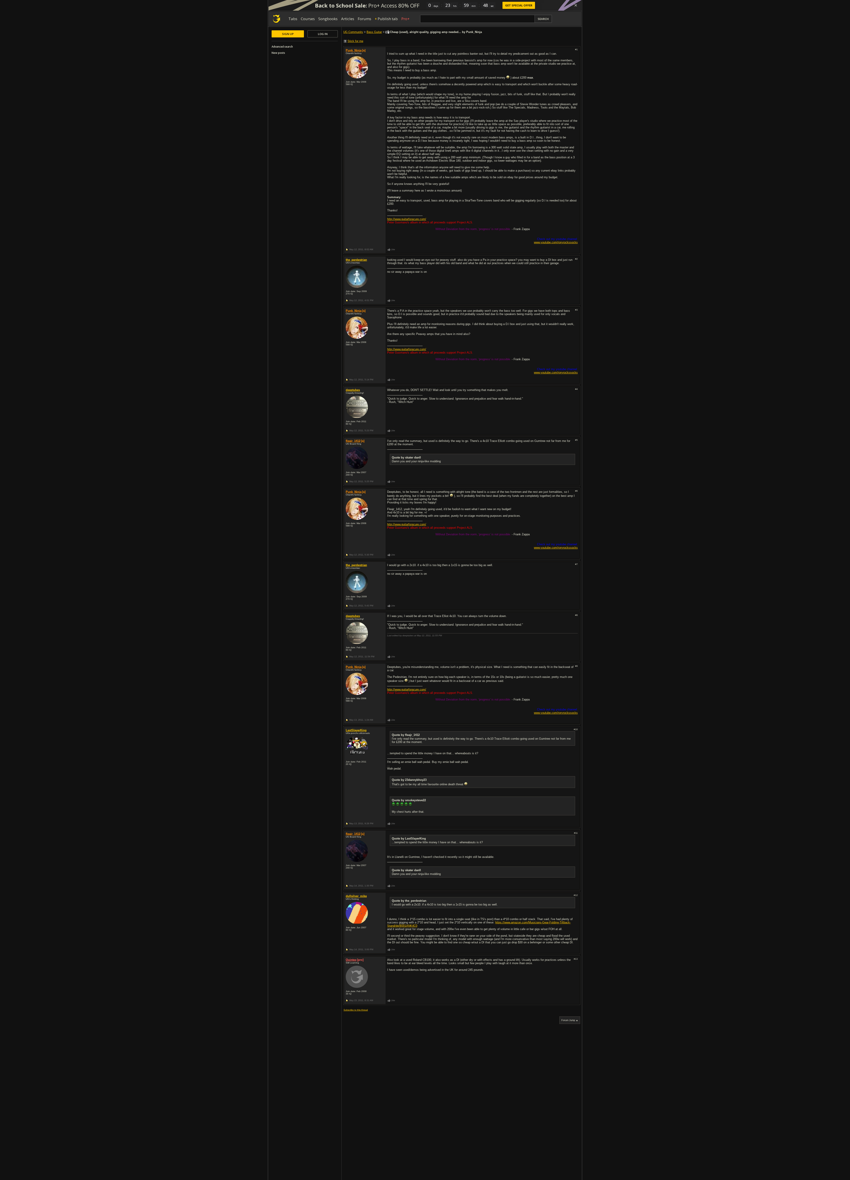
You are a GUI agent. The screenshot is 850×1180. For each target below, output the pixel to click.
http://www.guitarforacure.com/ (406, 219)
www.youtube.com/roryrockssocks (556, 242)
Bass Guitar (374, 32)
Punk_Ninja (353, 50)
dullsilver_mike (356, 896)
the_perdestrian (356, 259)
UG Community (353, 32)
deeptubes (353, 390)
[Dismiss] (575, 5)
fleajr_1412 (353, 441)
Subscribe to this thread (356, 1010)
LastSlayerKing (356, 730)
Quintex (351, 959)
